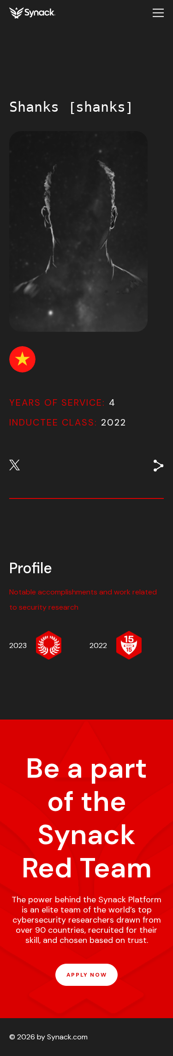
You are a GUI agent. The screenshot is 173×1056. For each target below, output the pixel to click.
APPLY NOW (86, 974)
